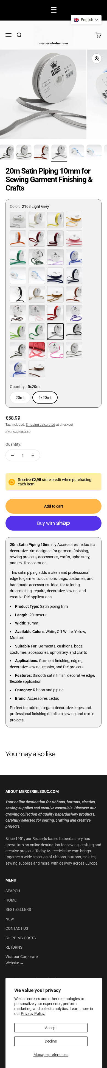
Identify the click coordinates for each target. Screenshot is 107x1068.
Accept (51, 1028)
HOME (10, 900)
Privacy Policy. (33, 1013)
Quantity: (13, 444)
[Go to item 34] (76, 153)
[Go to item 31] (24, 153)
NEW (9, 919)
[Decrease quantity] (12, 455)
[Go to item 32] (41, 153)
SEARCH (12, 891)
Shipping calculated (40, 425)
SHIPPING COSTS (20, 938)
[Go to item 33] (59, 153)
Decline (51, 1041)
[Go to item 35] (94, 153)
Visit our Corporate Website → (21, 959)
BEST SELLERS (18, 909)
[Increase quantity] (33, 455)
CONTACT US (16, 928)
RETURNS (13, 947)
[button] (86, 19)
